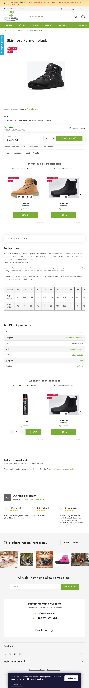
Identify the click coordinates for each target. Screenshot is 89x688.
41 (27, 197)
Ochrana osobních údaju (37, 670)
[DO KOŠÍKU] (33, 432)
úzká (74, 355)
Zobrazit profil (71, 543)
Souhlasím (71, 678)
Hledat (60, 16)
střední (80, 360)
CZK (65, 9)
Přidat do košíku (69, 138)
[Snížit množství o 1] (46, 138)
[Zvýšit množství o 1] (53, 138)
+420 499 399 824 (76, 16)
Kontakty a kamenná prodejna (14, 9)
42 (66, 197)
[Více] (83, 25)
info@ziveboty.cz (46, 613)
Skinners (50, 147)
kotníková (79, 366)
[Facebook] (52, 630)
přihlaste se (57, 469)
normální (73, 349)
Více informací (32, 109)
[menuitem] (10, 25)
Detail (25, 215)
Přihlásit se (70, 587)
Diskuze (24, 238)
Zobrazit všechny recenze (34, 499)
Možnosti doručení (79, 128)
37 (19, 197)
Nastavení (17, 684)
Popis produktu (12, 238)
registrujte (73, 469)
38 (23, 197)
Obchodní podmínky (53, 670)
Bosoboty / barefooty (74, 337)
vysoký (80, 349)
